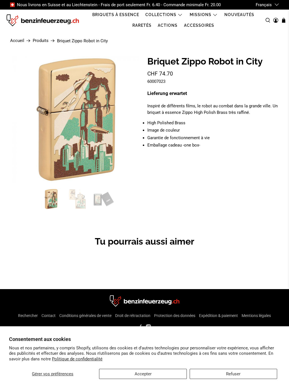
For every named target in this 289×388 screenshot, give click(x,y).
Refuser (233, 373)
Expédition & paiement (218, 315)
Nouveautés (239, 14)
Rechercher (28, 315)
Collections (160, 14)
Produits (41, 41)
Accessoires (199, 25)
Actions (168, 25)
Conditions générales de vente (85, 315)
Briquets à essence (115, 14)
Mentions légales (256, 315)
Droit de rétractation (132, 315)
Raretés (142, 25)
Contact (48, 315)
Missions (200, 14)
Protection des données (174, 315)
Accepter (143, 373)
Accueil (17, 41)
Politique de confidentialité (77, 359)
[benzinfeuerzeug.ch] (42, 20)
